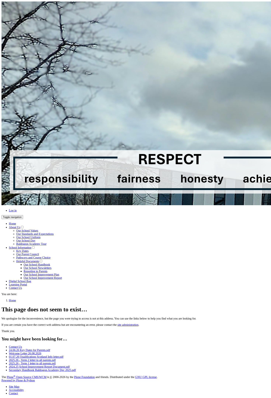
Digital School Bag (20, 281)
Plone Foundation (84, 377)
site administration (127, 324)
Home (12, 223)
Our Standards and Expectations (35, 233)
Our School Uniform (28, 237)
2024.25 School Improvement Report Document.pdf (39, 366)
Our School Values (27, 230)
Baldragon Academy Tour (31, 243)
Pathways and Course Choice (33, 257)
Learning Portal (18, 284)
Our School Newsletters (37, 267)
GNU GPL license (146, 377)
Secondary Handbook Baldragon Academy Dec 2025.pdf (42, 370)
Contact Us (15, 287)
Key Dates (22, 250)
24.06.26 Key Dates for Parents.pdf (29, 350)
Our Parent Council (27, 254)
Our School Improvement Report (43, 277)
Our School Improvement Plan (41, 274)
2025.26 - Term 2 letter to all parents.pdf (32, 360)
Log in (13, 210)
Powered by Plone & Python (18, 380)
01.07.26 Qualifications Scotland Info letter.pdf (36, 356)
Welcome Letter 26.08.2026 (25, 353)
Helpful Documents (27, 261)
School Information (20, 247)
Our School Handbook (37, 264)
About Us (14, 227)
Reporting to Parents (35, 271)
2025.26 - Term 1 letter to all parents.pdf (32, 363)
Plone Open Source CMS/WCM (26, 377)
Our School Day (25, 240)
